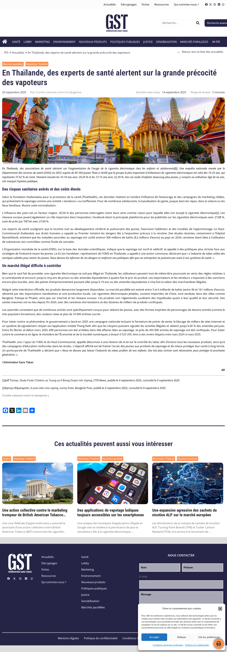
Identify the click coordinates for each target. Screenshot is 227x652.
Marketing (42, 42)
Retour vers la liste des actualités (200, 52)
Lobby (28, 42)
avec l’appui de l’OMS (30, 342)
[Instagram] (214, 4)
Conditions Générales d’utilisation (168, 645)
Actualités (110, 4)
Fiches (145, 4)
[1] (3, 380)
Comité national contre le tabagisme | (25, 395)
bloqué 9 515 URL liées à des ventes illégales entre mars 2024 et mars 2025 (155, 334)
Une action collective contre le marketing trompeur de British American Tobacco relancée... (34, 513)
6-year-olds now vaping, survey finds (52, 388)
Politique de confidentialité (197, 645)
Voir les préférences (209, 637)
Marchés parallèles (194, 42)
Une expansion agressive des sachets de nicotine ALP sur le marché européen (184, 512)
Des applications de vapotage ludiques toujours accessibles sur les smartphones (110, 512)
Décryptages (129, 4)
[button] (220, 608)
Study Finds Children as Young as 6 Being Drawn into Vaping (56, 380)
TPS (6, 52)
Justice (148, 42)
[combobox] (178, 23)
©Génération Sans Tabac (18, 362)
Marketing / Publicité (37, 64)
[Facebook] (206, 4)
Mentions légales (68, 638)
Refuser (181, 637)
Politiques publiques (125, 42)
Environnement (64, 42)
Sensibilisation (166, 42)
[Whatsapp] (223, 4)
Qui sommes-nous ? (186, 4)
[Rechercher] (197, 23)
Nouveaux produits (93, 42)
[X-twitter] (210, 4)
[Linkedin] (219, 4)
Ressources (161, 4)
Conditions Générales (136, 638)
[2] (217, 213)
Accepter (154, 637)
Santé (16, 42)
